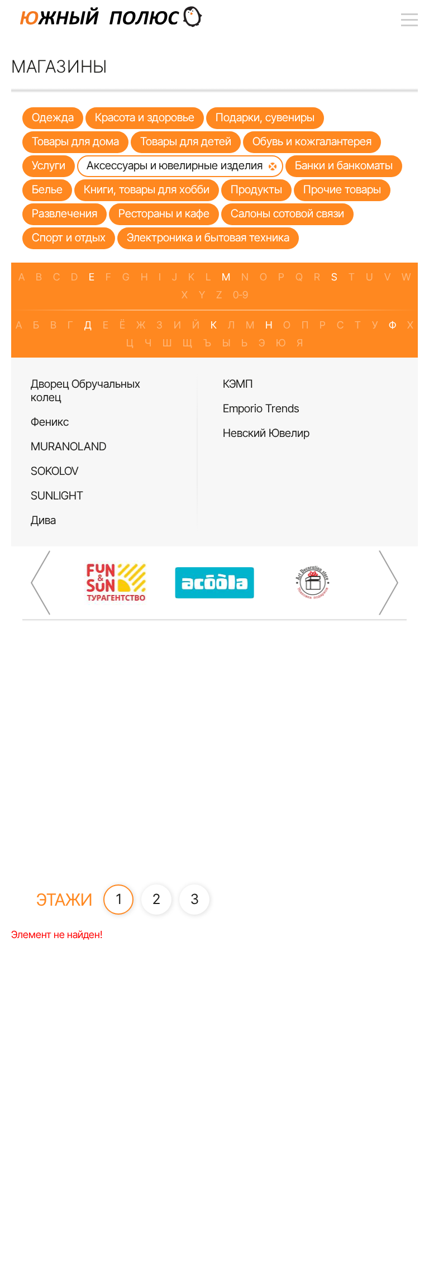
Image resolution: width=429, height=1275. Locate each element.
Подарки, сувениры (265, 117)
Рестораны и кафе (163, 213)
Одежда (53, 117)
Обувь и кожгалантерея (311, 141)
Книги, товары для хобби (146, 189)
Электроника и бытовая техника (208, 237)
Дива (43, 520)
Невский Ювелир (266, 433)
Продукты (256, 189)
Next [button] (388, 583)
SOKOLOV (55, 471)
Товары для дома (75, 141)
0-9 (240, 295)
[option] (118, 452)
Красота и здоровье (144, 117)
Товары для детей (185, 141)
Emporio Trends (261, 408)
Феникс (50, 422)
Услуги (48, 165)
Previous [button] (40, 583)
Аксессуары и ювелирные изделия (175, 165)
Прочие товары (342, 189)
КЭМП (238, 384)
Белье (47, 189)
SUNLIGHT (57, 495)
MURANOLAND (68, 446)
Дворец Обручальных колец (85, 390)
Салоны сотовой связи (287, 213)
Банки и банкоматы (344, 165)
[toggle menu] (409, 20)
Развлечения (64, 213)
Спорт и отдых (69, 237)
